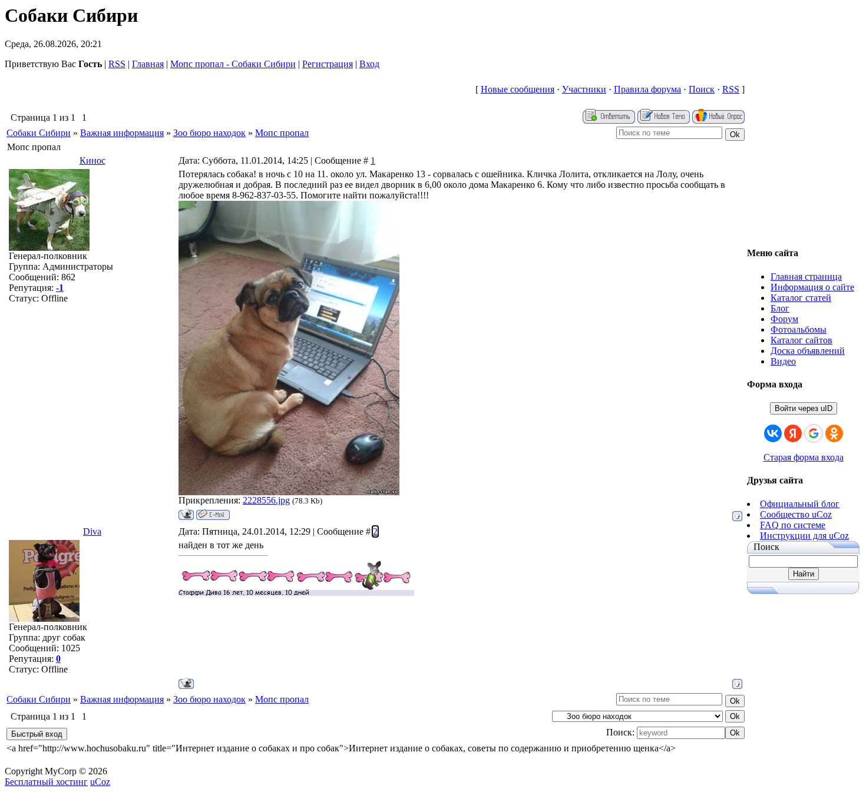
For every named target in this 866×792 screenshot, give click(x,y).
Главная (148, 64)
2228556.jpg (266, 500)
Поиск (702, 89)
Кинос (92, 160)
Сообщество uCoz (796, 514)
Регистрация (327, 64)
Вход (369, 64)
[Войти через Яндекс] (793, 433)
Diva (92, 531)
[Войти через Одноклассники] (834, 433)
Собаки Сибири (38, 133)
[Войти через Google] (813, 433)
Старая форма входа (803, 457)
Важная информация (122, 133)
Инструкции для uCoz (804, 536)
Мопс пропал (282, 133)
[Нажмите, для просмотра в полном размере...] (289, 492)
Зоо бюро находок (209, 133)
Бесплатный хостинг (46, 782)
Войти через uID (803, 408)
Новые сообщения (517, 89)
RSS (116, 64)
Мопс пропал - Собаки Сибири (233, 64)
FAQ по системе (792, 525)
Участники (584, 89)
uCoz (100, 782)
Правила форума (647, 89)
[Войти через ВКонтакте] (773, 433)
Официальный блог (799, 504)
